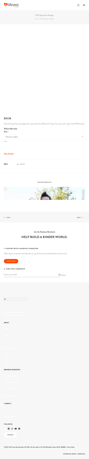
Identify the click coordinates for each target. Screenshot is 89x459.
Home (37, 19)
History (6, 335)
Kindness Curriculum (12, 389)
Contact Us (8, 409)
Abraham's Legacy (10, 395)
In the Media (8, 361)
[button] (84, 5)
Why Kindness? (9, 348)
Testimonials (8, 355)
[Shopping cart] (77, 5)
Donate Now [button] (11, 261)
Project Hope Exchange (12, 382)
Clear (5, 141)
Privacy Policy (71, 447)
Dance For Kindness (11, 375)
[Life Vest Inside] (11, 5)
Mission (7, 328)
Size (6, 131)
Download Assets (69, 454)
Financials (81, 454)
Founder (7, 341)
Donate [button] (10, 435)
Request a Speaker (11, 416)
